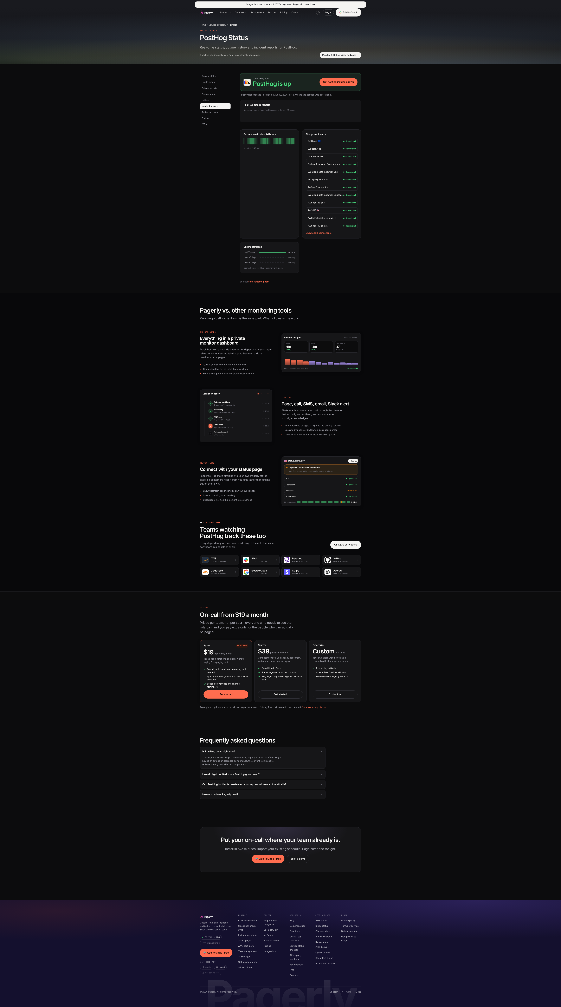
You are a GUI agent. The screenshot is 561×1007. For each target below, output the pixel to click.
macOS (222, 967)
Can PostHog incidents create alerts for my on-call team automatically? (244, 784)
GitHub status (322, 947)
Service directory (217, 25)
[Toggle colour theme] (318, 12)
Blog (292, 920)
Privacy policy (348, 920)
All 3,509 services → (346, 544)
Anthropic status (323, 936)
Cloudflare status (324, 958)
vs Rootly (268, 935)
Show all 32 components (318, 233)
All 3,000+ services (325, 963)
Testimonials (296, 964)
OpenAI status (322, 952)
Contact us (335, 694)
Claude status (322, 931)
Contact (295, 12)
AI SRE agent (244, 956)
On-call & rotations (247, 920)
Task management (247, 951)
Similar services (209, 112)
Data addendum (349, 931)
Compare (239, 12)
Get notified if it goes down (338, 81)
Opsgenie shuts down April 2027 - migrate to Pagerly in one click (280, 4)
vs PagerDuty (271, 930)
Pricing (284, 12)
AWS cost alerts (246, 946)
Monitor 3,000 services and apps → (340, 55)
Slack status (321, 942)
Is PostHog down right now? (218, 751)
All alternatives (271, 940)
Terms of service (350, 926)
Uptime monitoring (248, 962)
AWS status (321, 920)
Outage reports (209, 88)
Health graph (208, 82)
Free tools (295, 931)
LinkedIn (333, 991)
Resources (256, 12)
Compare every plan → (314, 707)
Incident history (209, 106)
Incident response (247, 935)
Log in (328, 12)
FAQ (292, 970)
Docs (358, 991)
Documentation (297, 926)
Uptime (205, 100)
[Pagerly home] (206, 12)
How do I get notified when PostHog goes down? (231, 774)
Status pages (245, 940)
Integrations (270, 951)
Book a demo (297, 858)
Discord (272, 12)
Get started (226, 694)
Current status (208, 76)
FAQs (204, 124)
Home (203, 25)
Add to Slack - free (270, 858)
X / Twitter (347, 991)
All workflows (245, 967)
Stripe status (321, 926)
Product (224, 12)
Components (208, 94)
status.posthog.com (258, 281)
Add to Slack (350, 12)
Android (208, 967)
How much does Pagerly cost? (220, 794)
